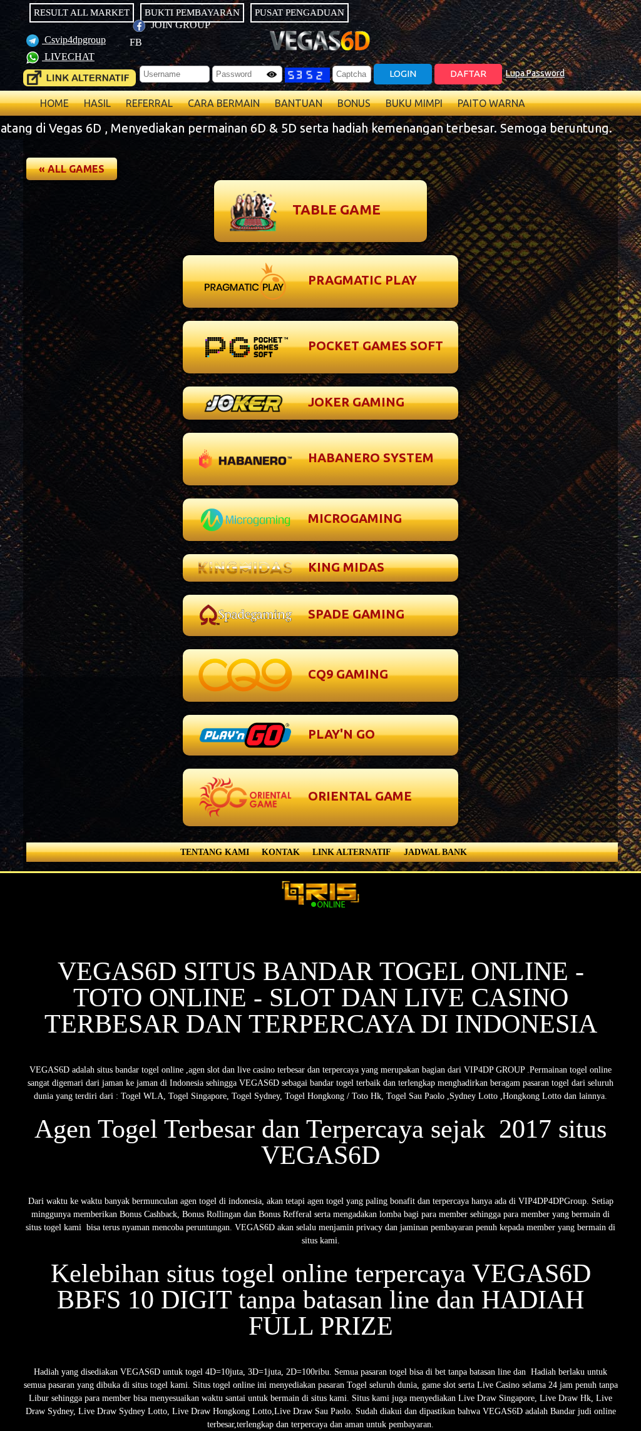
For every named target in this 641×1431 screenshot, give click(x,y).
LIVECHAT (68, 56)
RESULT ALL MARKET (82, 13)
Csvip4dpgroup (74, 39)
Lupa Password (535, 73)
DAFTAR (468, 73)
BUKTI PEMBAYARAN (192, 13)
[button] (71, 169)
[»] (79, 77)
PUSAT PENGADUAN (299, 13)
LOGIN (402, 73)
